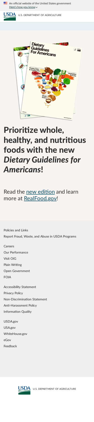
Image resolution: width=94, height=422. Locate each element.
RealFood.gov (40, 198)
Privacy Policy (13, 293)
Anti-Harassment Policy (20, 305)
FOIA (7, 277)
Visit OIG (10, 258)
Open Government (17, 271)
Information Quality (17, 311)
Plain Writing (13, 265)
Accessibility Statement (20, 287)
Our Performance (16, 252)
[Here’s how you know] (47, 5)
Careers (9, 246)
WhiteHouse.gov (15, 334)
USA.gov (10, 327)
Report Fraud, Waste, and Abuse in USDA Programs (40, 236)
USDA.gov (11, 321)
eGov (7, 340)
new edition (40, 192)
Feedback (10, 346)
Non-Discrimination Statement (25, 299)
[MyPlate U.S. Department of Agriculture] (10, 16)
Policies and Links (16, 230)
